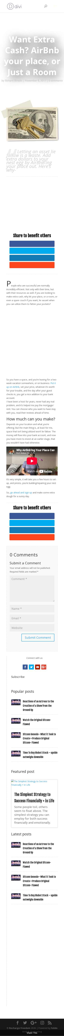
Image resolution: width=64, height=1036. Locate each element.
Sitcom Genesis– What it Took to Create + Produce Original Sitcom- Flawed (39, 738)
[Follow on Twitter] (31, 667)
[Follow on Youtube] (37, 667)
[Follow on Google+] (43, 667)
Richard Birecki (13, 80)
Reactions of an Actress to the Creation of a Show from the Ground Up (38, 705)
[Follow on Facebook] (25, 667)
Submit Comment (38, 637)
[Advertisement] (32, 201)
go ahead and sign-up (21, 492)
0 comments (56, 80)
